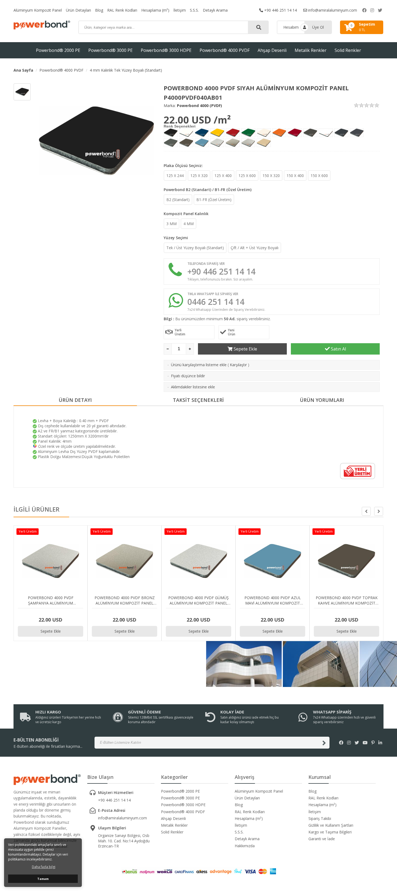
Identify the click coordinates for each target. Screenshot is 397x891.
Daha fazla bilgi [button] (43, 867)
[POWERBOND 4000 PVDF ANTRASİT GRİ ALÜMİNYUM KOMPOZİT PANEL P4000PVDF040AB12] (341, 132)
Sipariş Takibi (319, 818)
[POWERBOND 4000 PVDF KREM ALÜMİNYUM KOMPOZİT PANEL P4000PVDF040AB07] (264, 132)
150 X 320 (271, 175)
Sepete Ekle (245, 349)
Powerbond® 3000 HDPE (166, 50)
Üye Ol (318, 27)
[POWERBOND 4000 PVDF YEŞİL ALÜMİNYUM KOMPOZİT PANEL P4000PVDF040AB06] (248, 132)
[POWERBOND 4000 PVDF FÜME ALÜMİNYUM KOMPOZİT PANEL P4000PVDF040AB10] (310, 132)
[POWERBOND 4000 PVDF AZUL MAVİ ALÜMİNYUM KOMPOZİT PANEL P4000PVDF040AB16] (202, 142)
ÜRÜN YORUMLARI (322, 400)
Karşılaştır (238, 364)
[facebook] (364, 10)
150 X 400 (295, 175)
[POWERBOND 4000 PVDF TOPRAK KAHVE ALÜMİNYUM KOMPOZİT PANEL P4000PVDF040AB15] (186, 142)
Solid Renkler (348, 50)
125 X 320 (199, 175)
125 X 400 (223, 175)
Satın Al (338, 349)
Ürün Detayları (78, 10)
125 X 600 (247, 175)
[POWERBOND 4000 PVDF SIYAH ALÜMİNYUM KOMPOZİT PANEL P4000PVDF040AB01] (171, 132)
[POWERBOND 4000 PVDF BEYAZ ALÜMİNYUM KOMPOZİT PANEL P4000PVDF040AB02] (186, 132)
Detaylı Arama (215, 10)
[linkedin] (380, 743)
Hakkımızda (245, 845)
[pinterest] (373, 743)
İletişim (179, 10)
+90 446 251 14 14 (280, 10)
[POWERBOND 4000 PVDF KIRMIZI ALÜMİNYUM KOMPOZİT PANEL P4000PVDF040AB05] (233, 132)
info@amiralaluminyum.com (332, 10)
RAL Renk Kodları (122, 10)
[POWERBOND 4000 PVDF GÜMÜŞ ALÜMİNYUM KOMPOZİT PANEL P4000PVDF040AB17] (217, 142)
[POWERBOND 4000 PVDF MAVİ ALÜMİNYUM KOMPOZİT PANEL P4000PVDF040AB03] (202, 132)
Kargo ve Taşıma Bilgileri (330, 832)
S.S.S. (194, 10)
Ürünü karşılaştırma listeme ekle (199, 364)
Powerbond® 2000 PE (58, 50)
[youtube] (365, 743)
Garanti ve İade (321, 838)
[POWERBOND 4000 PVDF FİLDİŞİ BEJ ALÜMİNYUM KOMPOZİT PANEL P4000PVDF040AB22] (264, 142)
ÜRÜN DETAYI (75, 400)
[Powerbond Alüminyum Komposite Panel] (42, 25)
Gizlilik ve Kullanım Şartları (330, 825)
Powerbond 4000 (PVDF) (199, 105)
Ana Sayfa (23, 70)
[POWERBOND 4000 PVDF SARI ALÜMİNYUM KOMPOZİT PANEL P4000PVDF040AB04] (217, 132)
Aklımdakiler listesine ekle (193, 386)
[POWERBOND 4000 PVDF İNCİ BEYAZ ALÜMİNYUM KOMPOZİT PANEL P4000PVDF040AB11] (326, 132)
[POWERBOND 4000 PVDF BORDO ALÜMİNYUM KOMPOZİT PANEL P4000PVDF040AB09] (295, 132)
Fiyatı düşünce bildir (188, 375)
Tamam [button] (43, 879)
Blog (99, 10)
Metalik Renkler (311, 50)
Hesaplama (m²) (155, 10)
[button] (378, 511)
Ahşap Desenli (272, 50)
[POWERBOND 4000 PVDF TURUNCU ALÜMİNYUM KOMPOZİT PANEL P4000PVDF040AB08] (279, 132)
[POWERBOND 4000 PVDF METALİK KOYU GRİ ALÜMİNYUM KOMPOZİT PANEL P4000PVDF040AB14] (171, 142)
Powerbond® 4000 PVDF (225, 50)
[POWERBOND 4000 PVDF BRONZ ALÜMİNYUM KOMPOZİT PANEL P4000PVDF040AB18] (233, 142)
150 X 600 (319, 175)
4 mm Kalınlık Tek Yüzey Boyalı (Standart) (126, 70)
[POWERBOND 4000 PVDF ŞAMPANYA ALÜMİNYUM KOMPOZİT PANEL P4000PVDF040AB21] (248, 142)
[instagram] (372, 10)
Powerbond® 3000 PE (110, 50)
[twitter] (379, 10)
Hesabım (291, 27)
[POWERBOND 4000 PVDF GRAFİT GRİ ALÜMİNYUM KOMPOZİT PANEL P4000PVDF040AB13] (357, 132)
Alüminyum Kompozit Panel (38, 10)
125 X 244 (175, 175)
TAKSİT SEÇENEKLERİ (198, 400)
